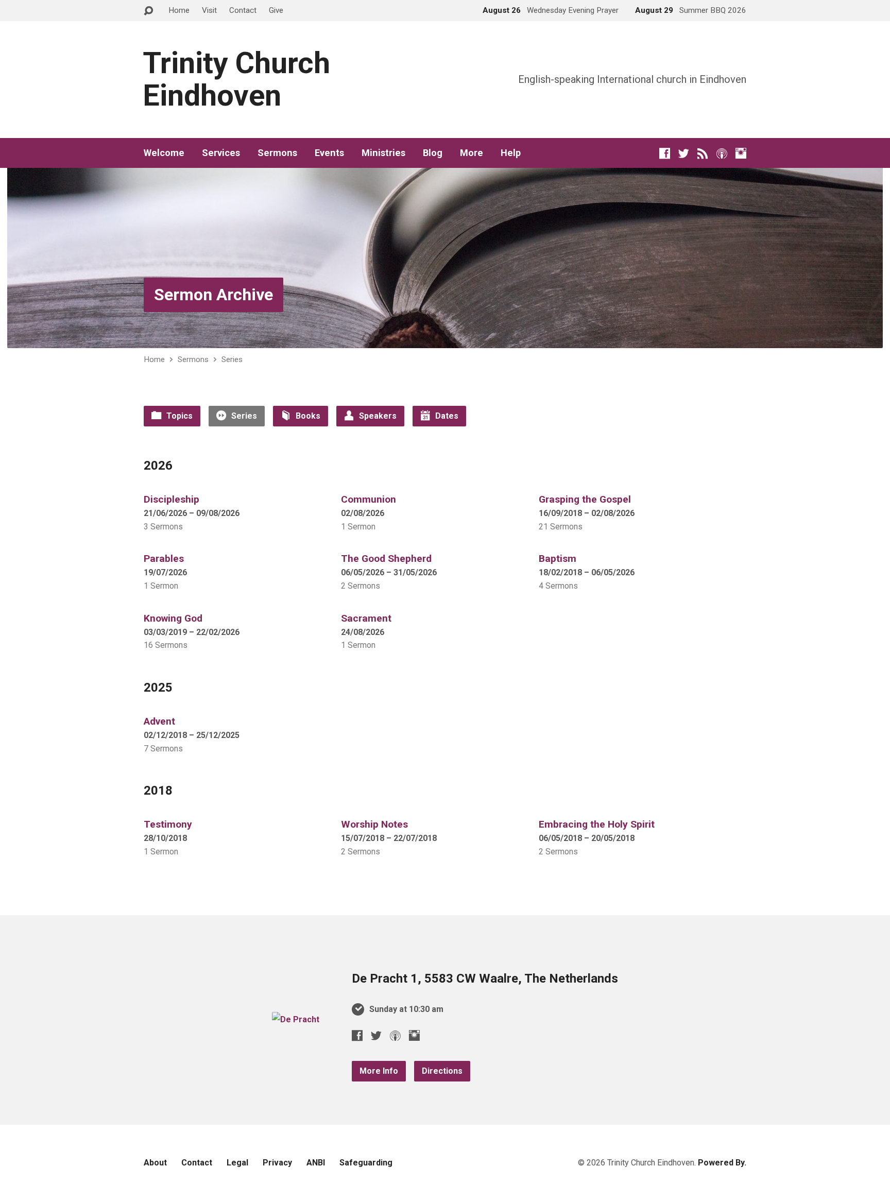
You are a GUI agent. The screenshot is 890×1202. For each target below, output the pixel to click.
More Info (379, 1071)
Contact (242, 10)
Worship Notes (374, 824)
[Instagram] (740, 153)
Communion (368, 499)
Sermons (277, 153)
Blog (432, 153)
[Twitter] (683, 153)
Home (179, 10)
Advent (159, 721)
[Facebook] (664, 153)
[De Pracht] (295, 1019)
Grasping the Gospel (585, 499)
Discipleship (171, 499)
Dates (445, 416)
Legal (237, 1162)
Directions (442, 1071)
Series (232, 359)
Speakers (377, 416)
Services (221, 153)
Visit (209, 10)
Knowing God (173, 618)
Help (511, 153)
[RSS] (702, 153)
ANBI (315, 1162)
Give (276, 10)
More (471, 153)
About (155, 1162)
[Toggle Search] (148, 11)
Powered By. (722, 1162)
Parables (164, 558)
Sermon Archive (213, 294)
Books (307, 416)
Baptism (557, 558)
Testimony (168, 824)
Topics (178, 416)
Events (329, 153)
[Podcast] (721, 153)
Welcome (164, 153)
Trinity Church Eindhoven (236, 79)
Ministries (383, 153)
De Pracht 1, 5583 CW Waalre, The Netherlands (485, 978)
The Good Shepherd (386, 558)
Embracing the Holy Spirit (597, 824)
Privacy (277, 1162)
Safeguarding (365, 1162)
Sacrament (366, 618)
